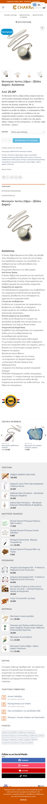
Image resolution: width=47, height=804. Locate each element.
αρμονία (31, 732)
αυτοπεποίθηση (22, 735)
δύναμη (23, 160)
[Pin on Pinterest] (20, 177)
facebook (25, 760)
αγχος (26, 155)
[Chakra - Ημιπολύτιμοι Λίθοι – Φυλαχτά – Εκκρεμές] (23, 7)
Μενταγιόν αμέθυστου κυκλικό (10, 446)
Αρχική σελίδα (10, 15)
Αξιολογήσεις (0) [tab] (8, 196)
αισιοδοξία (33, 155)
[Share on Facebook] (8, 177)
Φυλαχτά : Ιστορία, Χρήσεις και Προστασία (26, 717)
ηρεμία (27, 739)
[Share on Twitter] (12, 177)
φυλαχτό (29, 743)
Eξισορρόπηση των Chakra (19, 704)
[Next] (41, 47)
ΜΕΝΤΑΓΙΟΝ (25, 15)
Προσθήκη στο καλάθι (26, 140)
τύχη (22, 743)
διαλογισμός (16, 160)
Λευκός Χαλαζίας (15, 696)
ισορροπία (6, 743)
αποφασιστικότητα (8, 157)
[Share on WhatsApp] (4, 177)
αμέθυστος (22, 732)
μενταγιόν (15, 743)
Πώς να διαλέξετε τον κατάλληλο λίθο (24, 711)
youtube (25, 771)
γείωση (30, 157)
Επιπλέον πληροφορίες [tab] (11, 191)
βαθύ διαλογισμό (21, 157)
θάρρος (34, 739)
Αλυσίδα (5, 132)
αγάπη (4, 732)
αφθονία (33, 735)
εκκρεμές (13, 739)
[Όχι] (44, 796)
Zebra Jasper (19, 155)
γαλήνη (41, 735)
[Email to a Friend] (16, 177)
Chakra (9, 169)
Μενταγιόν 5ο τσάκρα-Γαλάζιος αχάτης (33, 446)
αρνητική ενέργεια (8, 735)
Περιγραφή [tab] (6, 186)
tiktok (25, 776)
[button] (3, 7)
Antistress (11, 155)
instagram (25, 765)
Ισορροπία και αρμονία (10, 162)
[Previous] (5, 47)
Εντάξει (23, 800)
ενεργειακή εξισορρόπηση (36, 160)
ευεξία (20, 739)
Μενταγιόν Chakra (26, 151)
